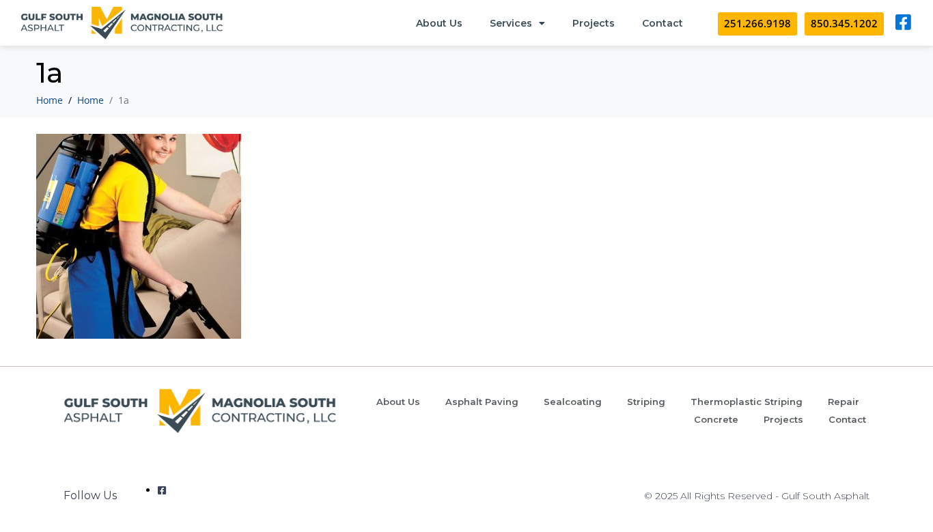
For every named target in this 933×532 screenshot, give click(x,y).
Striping (646, 401)
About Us (439, 23)
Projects (593, 23)
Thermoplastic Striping (747, 401)
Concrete (716, 419)
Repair (843, 401)
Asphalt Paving (481, 401)
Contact (662, 23)
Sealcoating (573, 401)
